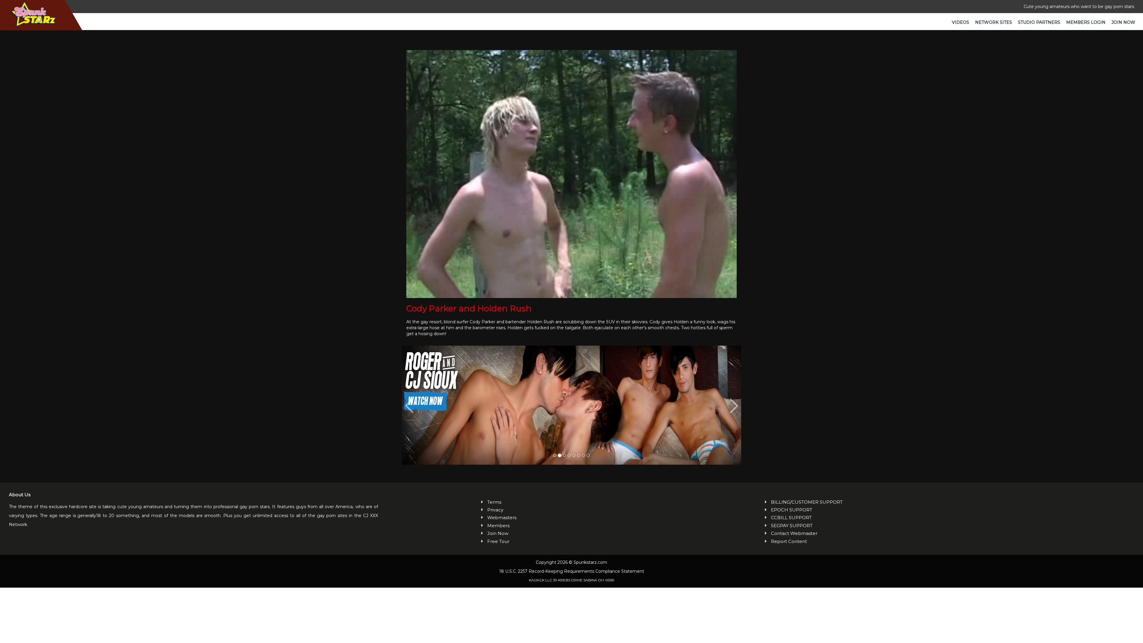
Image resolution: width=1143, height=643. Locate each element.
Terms (494, 502)
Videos (960, 22)
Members (498, 525)
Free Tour (498, 541)
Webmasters (501, 517)
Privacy (495, 510)
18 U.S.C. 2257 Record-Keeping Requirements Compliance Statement (571, 571)
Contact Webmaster (794, 533)
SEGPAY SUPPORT (792, 525)
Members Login (1085, 22)
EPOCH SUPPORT (791, 510)
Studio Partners (1039, 22)
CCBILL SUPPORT (791, 517)
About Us (19, 494)
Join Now (1123, 22)
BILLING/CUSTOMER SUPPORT (807, 502)
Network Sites (993, 22)
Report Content (789, 541)
